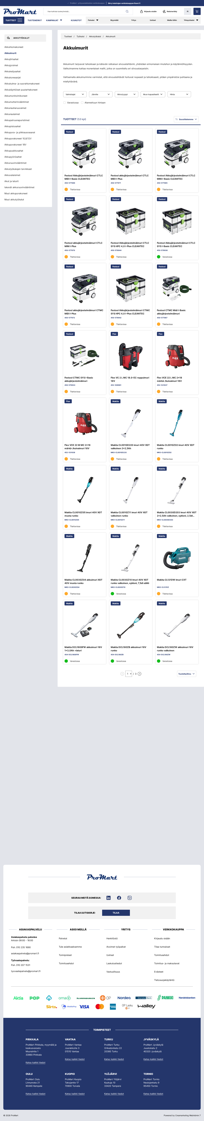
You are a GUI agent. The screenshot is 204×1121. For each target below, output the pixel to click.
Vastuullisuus (113, 971)
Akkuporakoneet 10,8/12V (18, 138)
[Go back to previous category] (7, 38)
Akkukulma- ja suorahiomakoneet (22, 83)
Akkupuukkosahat (13, 150)
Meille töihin (172, 20)
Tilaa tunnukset (162, 946)
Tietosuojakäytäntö (164, 979)
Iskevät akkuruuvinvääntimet (19, 187)
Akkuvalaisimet (12, 175)
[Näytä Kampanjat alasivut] (62, 20)
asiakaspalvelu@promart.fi (25, 953)
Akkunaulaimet (12, 114)
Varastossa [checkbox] (73, 102)
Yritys (133, 20)
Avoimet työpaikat (116, 946)
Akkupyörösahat (13, 156)
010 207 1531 (23, 965)
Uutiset (153, 20)
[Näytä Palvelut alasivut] (100, 20)
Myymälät (114, 20)
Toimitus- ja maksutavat (166, 963)
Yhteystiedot (189, 20)
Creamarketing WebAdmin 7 (188, 1115)
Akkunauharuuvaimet (15, 108)
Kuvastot (76, 20)
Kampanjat (52, 20)
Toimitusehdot (66, 963)
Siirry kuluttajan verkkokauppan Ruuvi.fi (124, 3)
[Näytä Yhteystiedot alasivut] (199, 20)
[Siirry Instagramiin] (130, 898)
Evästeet (158, 971)
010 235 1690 (23, 947)
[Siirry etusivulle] (20, 11)
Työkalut (80, 36)
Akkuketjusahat (12, 71)
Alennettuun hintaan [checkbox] (95, 102)
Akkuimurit (110, 36)
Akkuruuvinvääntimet (15, 163)
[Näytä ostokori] (197, 11)
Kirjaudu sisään (150, 11)
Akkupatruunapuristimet (17, 120)
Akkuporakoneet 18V (15, 144)
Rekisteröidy (172, 11)
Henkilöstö (112, 938)
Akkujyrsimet (11, 65)
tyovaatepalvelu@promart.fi (26, 971)
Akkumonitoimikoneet (15, 95)
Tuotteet (11, 20)
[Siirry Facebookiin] (119, 898)
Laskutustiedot (114, 963)
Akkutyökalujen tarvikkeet (18, 169)
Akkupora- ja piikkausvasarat (19, 132)
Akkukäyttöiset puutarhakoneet (20, 89)
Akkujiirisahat (11, 59)
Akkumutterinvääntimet (16, 102)
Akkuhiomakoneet (13, 47)
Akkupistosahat (12, 126)
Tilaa (116, 912)
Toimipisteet (65, 955)
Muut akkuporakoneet (15, 193)
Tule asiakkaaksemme (70, 946)
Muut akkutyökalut (14, 199)
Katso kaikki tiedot (35, 1062)
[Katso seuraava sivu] (139, 674)
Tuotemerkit (35, 20)
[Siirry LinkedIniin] (108, 898)
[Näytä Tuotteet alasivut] (20, 20)
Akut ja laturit (11, 181)
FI (187, 11)
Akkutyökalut (95, 36)
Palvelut (91, 20)
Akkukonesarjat (12, 77)
